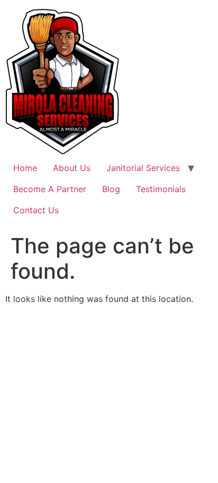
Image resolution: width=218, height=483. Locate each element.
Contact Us (36, 210)
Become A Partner (49, 189)
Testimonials (161, 189)
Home (25, 168)
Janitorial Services (143, 168)
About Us (71, 168)
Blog (111, 189)
